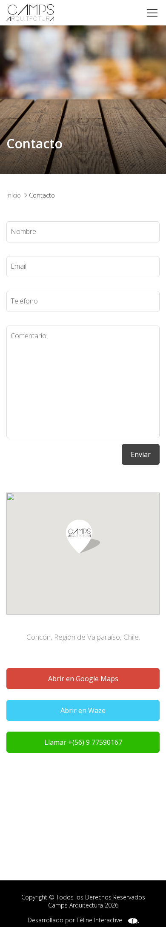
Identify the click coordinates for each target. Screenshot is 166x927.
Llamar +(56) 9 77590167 (83, 742)
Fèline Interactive (99, 920)
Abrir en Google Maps (83, 678)
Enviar (141, 454)
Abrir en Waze (83, 710)
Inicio (13, 195)
